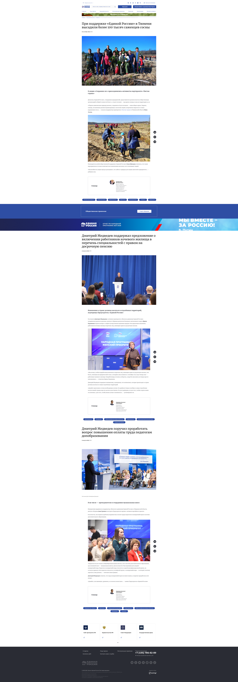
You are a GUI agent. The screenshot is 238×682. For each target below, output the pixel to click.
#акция (143, 199)
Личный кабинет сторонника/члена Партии (144, 6)
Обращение (124, 6)
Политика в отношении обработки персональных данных (95, 676)
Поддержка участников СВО (119, 14)
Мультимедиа (140, 11)
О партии (84, 11)
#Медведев (99, 419)
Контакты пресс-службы (107, 654)
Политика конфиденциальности (89, 675)
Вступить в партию (151, 11)
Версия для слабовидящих (150, 2)
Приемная (130, 11)
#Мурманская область (90, 608)
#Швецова (152, 199)
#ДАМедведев (88, 419)
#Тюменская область (89, 199)
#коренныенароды (119, 422)
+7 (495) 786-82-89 (145, 653)
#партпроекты (112, 199)
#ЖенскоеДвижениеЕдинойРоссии (114, 419)
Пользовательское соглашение (89, 673)
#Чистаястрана (101, 199)
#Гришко (124, 611)
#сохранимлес (133, 199)
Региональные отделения (118, 11)
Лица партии (93, 11)
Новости (98, 17)
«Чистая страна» (126, 110)
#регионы (122, 199)
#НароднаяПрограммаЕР (115, 608)
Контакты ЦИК (87, 654)
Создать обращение (144, 211)
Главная (83, 17)
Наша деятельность (104, 11)
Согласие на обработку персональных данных (92, 677)
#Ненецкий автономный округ (145, 419)
